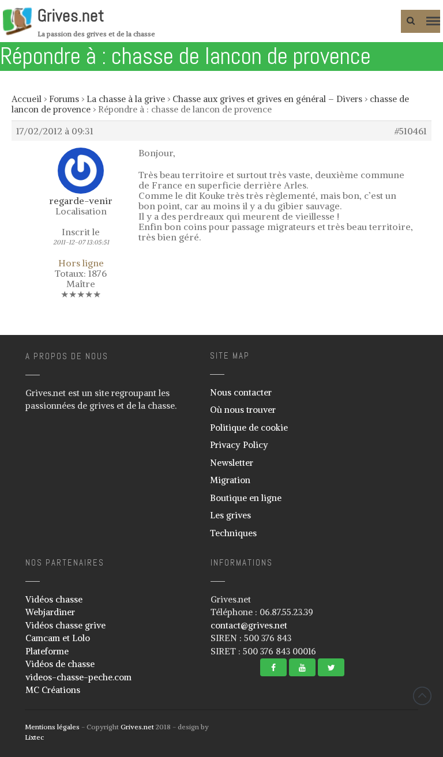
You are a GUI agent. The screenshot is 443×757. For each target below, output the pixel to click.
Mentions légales (52, 726)
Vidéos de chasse (60, 663)
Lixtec (34, 737)
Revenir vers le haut (422, 696)
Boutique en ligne (245, 497)
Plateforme (47, 651)
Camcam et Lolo (57, 637)
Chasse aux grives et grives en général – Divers (267, 98)
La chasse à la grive (126, 98)
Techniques (233, 533)
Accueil (27, 98)
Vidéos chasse (53, 599)
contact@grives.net (249, 625)
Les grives (230, 515)
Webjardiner (50, 612)
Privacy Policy (239, 444)
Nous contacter (241, 392)
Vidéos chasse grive (65, 625)
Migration (230, 479)
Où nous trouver (243, 409)
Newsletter (231, 462)
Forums (64, 98)
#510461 (411, 131)
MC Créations (52, 689)
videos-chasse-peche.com (78, 677)
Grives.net (70, 16)
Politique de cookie (249, 427)
